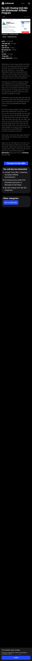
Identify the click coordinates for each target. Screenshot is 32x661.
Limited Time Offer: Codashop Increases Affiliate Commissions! (16, 174)
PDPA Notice (24, 654)
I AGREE (16, 657)
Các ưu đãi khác (11, 202)
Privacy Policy (16, 654)
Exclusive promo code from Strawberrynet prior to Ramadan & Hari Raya (15, 182)
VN (22, 3)
